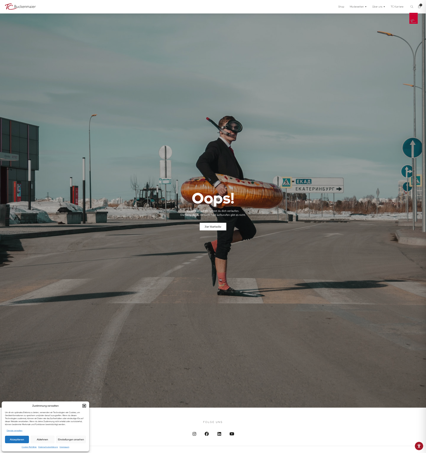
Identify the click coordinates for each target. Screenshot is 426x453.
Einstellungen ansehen (71, 439)
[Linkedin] (219, 434)
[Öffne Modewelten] (366, 7)
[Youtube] (232, 434)
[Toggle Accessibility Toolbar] (419, 446)
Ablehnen (42, 439)
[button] (84, 405)
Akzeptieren (17, 439)
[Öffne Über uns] (384, 7)
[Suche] (411, 6)
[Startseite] (20, 6)
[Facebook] (207, 434)
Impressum (64, 447)
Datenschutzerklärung (48, 447)
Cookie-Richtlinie (29, 447)
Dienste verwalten (14, 430)
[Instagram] (194, 434)
